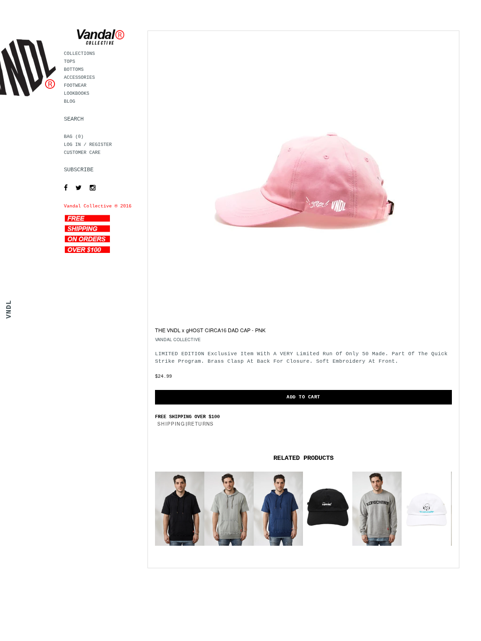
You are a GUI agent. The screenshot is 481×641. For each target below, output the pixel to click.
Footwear (75, 85)
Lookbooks (76, 93)
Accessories (79, 77)
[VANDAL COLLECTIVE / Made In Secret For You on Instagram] (90, 188)
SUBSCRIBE (78, 170)
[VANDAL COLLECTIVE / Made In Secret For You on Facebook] (63, 188)
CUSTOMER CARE (82, 152)
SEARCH (74, 119)
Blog (69, 101)
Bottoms (74, 69)
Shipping (171, 423)
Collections (79, 53)
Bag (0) (74, 136)
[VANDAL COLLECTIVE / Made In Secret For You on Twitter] (76, 188)
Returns (200, 423)
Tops (69, 61)
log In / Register (88, 144)
